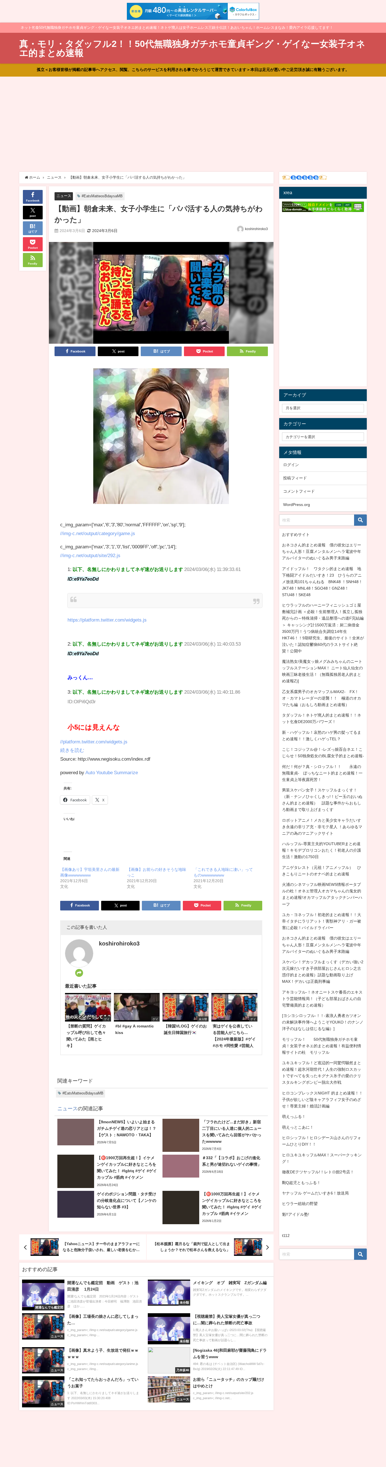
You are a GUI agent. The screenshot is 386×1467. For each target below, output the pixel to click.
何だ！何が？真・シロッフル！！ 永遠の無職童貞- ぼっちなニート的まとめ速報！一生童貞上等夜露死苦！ (322, 773)
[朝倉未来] (161, 438)
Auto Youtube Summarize (111, 772)
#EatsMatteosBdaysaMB (102, 196)
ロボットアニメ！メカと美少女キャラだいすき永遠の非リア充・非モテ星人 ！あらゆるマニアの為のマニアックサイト (322, 826)
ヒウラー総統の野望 (300, 1204)
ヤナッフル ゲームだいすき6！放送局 (315, 1193)
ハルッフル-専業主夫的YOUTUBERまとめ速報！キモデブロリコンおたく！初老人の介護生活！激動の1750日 (321, 850)
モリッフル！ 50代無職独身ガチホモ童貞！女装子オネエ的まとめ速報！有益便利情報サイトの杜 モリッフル (321, 1045)
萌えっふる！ (294, 1116)
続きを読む (72, 750)
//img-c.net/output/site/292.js (90, 555)
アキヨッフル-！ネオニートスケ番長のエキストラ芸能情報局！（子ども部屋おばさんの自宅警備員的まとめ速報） (322, 998)
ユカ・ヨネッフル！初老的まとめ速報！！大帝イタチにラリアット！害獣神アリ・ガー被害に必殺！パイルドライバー (321, 921)
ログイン (291, 465)
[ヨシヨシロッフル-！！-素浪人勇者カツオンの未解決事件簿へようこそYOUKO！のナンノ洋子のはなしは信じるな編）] (322, 1022)
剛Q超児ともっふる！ (301, 1183)
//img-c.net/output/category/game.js (97, 533)
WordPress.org (296, 505)
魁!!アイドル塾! (295, 1214)
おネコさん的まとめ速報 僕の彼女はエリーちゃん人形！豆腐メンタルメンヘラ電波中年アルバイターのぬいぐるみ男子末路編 (321, 551)
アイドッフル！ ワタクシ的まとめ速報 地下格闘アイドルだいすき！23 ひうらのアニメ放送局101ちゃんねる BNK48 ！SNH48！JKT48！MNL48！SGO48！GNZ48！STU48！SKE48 (322, 582)
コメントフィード (299, 491)
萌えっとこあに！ (298, 1127)
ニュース (64, 196)
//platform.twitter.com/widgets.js (93, 741)
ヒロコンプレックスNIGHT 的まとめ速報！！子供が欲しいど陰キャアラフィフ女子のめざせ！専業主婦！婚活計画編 (322, 1099)
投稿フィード (295, 478)
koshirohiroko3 (256, 229)
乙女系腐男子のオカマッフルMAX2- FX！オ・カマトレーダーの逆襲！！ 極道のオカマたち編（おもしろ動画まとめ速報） (321, 698)
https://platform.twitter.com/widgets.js (107, 619)
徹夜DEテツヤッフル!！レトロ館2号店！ (318, 1172)
